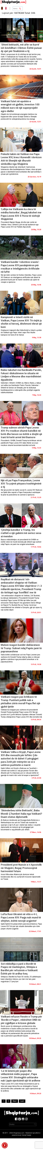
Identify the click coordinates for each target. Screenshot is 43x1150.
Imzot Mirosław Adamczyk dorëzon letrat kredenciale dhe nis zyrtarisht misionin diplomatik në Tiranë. (20, 876)
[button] (4, 1145)
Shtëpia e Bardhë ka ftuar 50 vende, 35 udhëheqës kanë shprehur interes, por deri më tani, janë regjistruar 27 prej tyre (21, 979)
